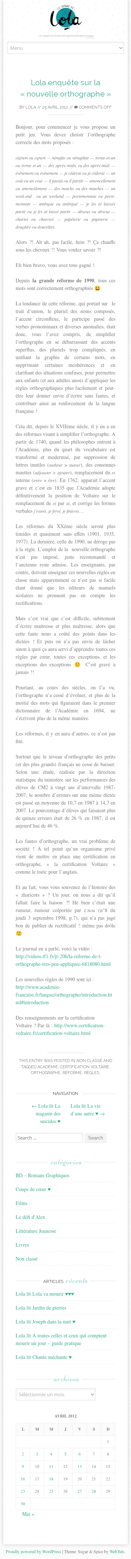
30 (23, 1503)
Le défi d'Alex (30, 1216)
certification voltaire (84, 1067)
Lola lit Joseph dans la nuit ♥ (45, 1321)
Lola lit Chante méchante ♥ (44, 1356)
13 (80, 1466)
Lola (30, 107)
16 (23, 1478)
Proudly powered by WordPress (33, 1551)
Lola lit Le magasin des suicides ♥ (46, 1113)
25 (51, 1491)
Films (21, 1203)
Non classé (89, 1060)
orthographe (45, 1072)
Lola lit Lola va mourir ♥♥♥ (45, 1293)
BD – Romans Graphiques (42, 1175)
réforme (72, 1072)
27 (80, 1491)
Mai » (28, 1513)
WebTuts (117, 1551)
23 (23, 1491)
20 (80, 1478)
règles (91, 1072)
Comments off (95, 107)
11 (51, 1466)
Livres (22, 1244)
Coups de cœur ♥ (33, 1189)
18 (51, 1478)
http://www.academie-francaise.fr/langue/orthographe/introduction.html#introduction (64, 994)
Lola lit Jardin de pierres (41, 1307)
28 (94, 1491)
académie (47, 1067)
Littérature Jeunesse (36, 1230)
